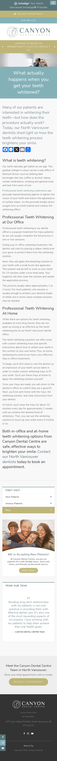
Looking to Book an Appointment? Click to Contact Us (28, 47)
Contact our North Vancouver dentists (26, 456)
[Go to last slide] (2, 46)
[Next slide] (54, 46)
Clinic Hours (29, 716)
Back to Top (28, 746)
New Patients (12, 496)
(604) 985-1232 (28, 20)
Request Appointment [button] (30, 14)
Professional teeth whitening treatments (24, 190)
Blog (8, 510)
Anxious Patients (14, 503)
